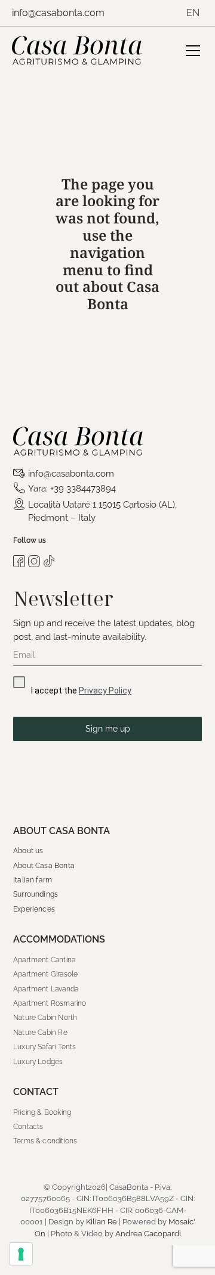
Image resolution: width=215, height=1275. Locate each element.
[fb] (19, 559)
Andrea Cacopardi (148, 1233)
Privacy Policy (105, 690)
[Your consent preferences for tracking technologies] (21, 1254)
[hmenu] (193, 48)
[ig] (34, 559)
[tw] (49, 559)
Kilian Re (101, 1221)
